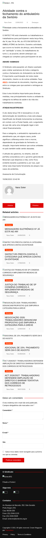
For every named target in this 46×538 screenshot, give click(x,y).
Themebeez (9, 530)
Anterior (10, 205)
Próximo (35, 205)
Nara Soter (8, 22)
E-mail (5, 432)
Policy (13, 534)
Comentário (7, 410)
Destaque (35, 22)
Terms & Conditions (24, 534)
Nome (5, 423)
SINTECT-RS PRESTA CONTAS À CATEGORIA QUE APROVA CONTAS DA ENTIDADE (23, 256)
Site (4, 442)
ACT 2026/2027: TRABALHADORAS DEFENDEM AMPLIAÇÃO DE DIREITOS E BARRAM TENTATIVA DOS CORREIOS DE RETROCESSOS (22, 380)
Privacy (5, 534)
